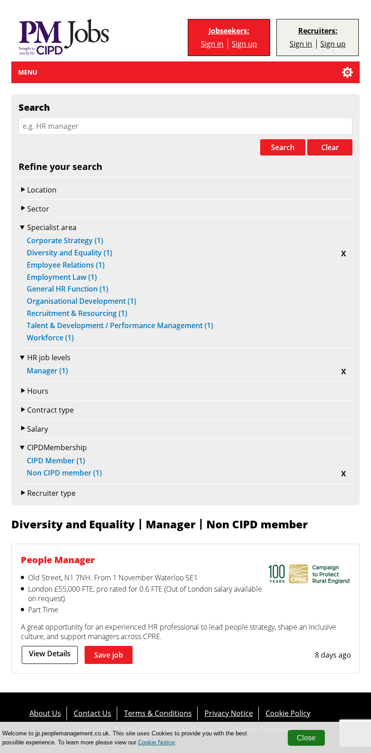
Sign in (212, 44)
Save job (108, 655)
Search (283, 147)
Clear (330, 147)
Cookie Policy (288, 713)
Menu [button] (28, 72)
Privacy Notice (229, 713)
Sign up (244, 44)
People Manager (58, 560)
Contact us (92, 713)
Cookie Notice (156, 742)
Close (306, 738)
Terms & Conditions (158, 713)
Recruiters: (318, 31)
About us (45, 713)
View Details (50, 654)
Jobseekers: (229, 31)
